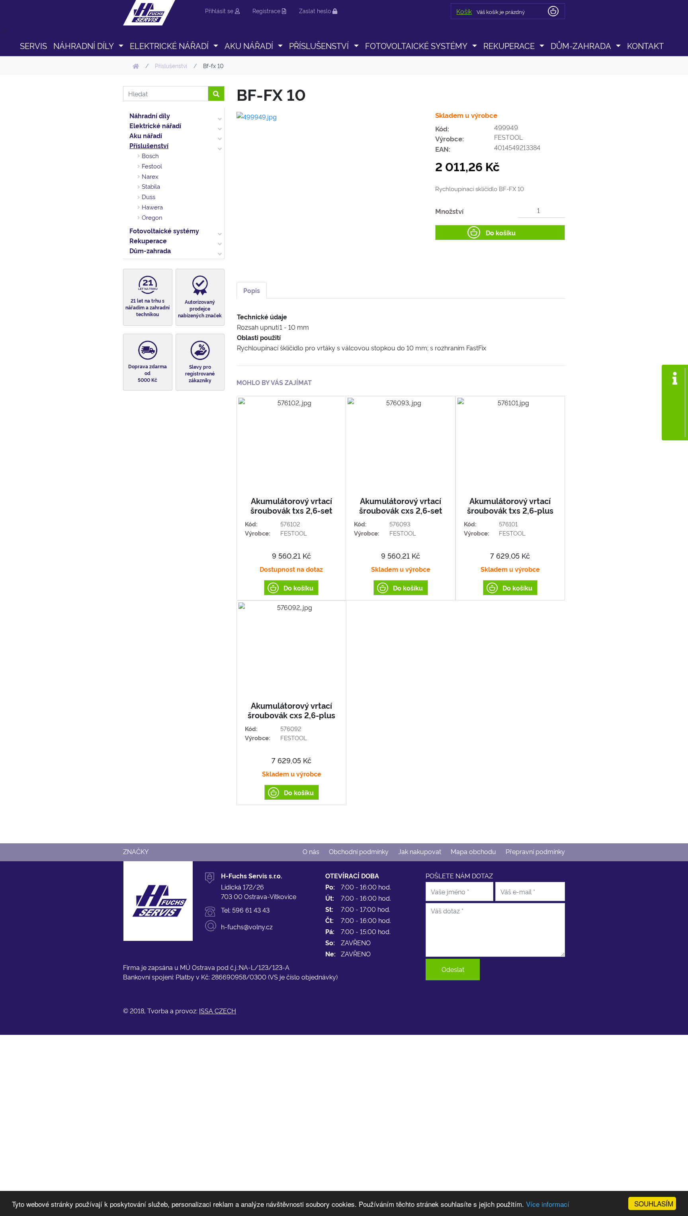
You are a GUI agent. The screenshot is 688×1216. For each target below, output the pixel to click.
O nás (311, 851)
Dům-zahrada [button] (581, 45)
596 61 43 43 (251, 909)
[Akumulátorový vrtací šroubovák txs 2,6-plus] (510, 498)
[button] (121, 45)
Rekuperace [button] (509, 45)
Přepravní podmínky (535, 851)
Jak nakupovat (419, 851)
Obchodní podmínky (359, 851)
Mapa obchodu (473, 851)
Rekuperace (148, 240)
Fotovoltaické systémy (164, 230)
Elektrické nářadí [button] (169, 45)
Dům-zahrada (150, 250)
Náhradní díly (149, 115)
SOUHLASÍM (653, 1203)
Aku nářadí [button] (249, 45)
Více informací (547, 1204)
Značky (136, 851)
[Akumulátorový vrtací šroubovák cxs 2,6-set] (400, 498)
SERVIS (33, 45)
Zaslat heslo (315, 10)
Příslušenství (148, 145)
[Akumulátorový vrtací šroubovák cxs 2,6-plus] (291, 703)
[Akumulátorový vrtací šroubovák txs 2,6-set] (291, 498)
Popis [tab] (251, 290)
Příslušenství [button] (319, 45)
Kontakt (645, 45)
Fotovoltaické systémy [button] (416, 45)
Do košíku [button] (501, 232)
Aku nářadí (145, 135)
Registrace (267, 10)
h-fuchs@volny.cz (247, 926)
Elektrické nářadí (155, 125)
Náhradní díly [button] (83, 45)
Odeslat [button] (453, 969)
